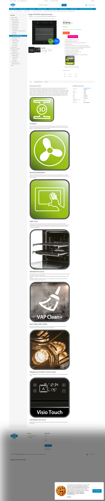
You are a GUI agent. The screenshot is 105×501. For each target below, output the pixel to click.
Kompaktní (14, 34)
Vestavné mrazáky (15, 22)
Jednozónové (15, 42)
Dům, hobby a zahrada (15, 53)
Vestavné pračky (15, 24)
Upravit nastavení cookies (41, 454)
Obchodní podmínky (54, 1)
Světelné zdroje (15, 55)
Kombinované (14, 29)
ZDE (77, 67)
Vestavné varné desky (16, 37)
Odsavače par (14, 39)
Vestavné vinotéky (15, 40)
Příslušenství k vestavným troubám (18, 30)
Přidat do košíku (74, 36)
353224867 (31, 437)
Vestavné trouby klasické (17, 35)
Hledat (64, 5)
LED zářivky (14, 60)
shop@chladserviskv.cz (33, 436)
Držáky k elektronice (14, 62)
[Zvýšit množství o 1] (67, 36)
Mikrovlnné (14, 32)
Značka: (52, 18)
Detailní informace (66, 70)
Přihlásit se (48, 445)
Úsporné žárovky (15, 57)
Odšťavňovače (15, 52)
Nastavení (69, 496)
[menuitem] (13, 9)
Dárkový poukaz (14, 47)
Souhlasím (98, 491)
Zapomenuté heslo (48, 449)
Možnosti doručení (78, 29)
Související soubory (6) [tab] (38, 81)
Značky (12, 65)
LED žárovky (14, 58)
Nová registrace (48, 448)
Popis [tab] (31, 81)
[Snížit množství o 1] (67, 37)
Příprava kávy (14, 50)
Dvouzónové (14, 44)
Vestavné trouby (15, 27)
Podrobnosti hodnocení (44, 18)
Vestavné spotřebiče (15, 19)
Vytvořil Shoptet (92, 454)
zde (73, 494)
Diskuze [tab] (46, 81)
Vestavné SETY (15, 45)
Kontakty (46, 1)
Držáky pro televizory (16, 63)
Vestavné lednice (15, 21)
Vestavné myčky (15, 26)
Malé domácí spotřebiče (15, 49)
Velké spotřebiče (14, 17)
